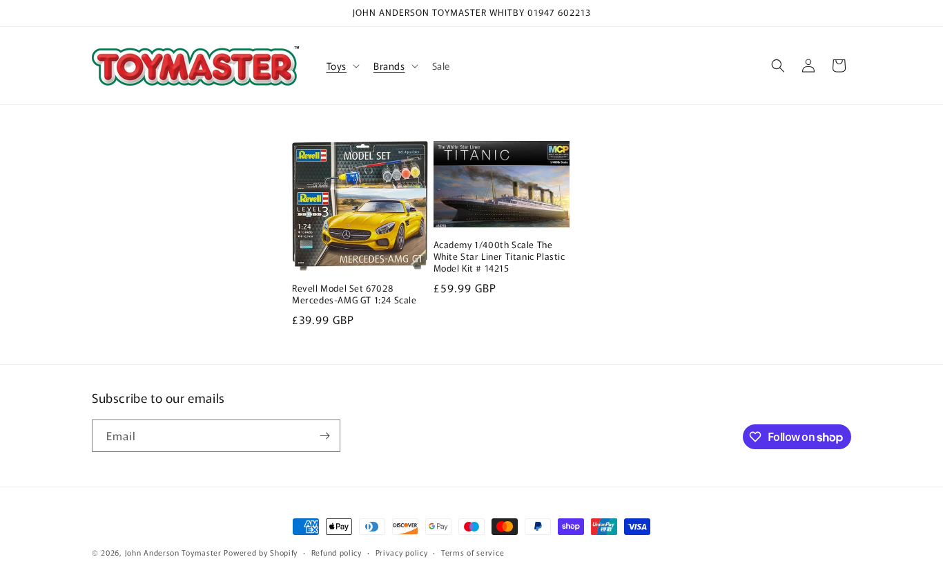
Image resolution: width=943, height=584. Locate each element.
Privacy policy (402, 552)
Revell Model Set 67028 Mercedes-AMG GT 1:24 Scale (354, 294)
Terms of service (472, 552)
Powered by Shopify (261, 552)
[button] (341, 65)
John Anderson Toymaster (173, 552)
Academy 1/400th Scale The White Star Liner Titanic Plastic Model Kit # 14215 (499, 256)
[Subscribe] (324, 436)
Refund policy (336, 552)
